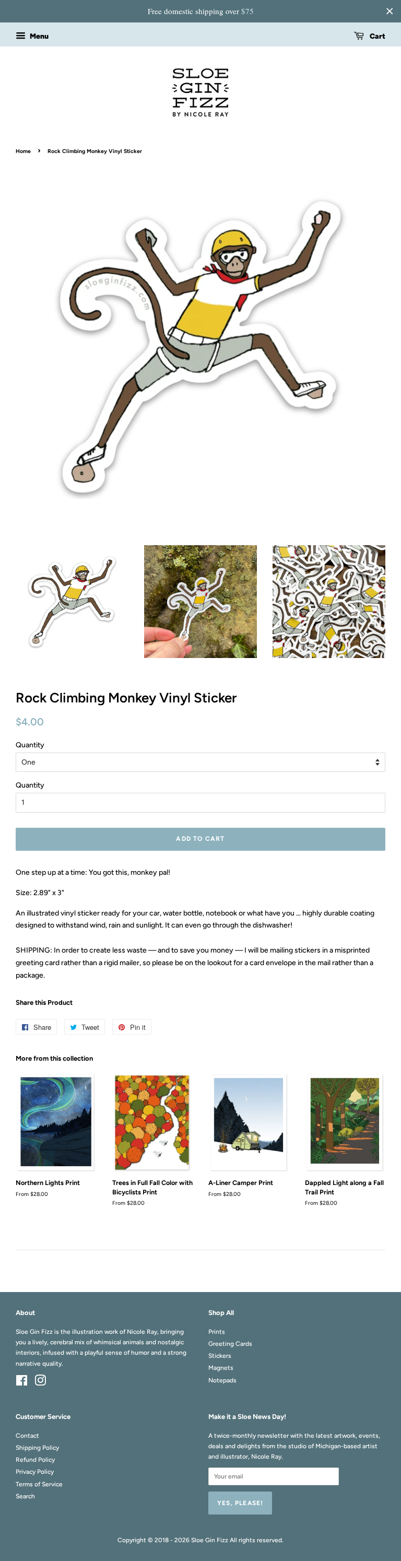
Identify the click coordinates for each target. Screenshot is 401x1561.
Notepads (222, 1380)
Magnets (220, 1367)
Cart (376, 36)
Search (25, 1496)
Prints (216, 1331)
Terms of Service (39, 1484)
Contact (27, 1435)
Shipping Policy (37, 1447)
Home (23, 151)
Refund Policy (35, 1459)
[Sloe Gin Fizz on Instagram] (40, 1383)
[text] (200, 11)
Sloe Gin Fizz (209, 1540)
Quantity (30, 745)
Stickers (219, 1355)
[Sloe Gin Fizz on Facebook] (22, 1383)
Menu (38, 36)
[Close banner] (389, 11)
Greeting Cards (230, 1343)
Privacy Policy (35, 1471)
